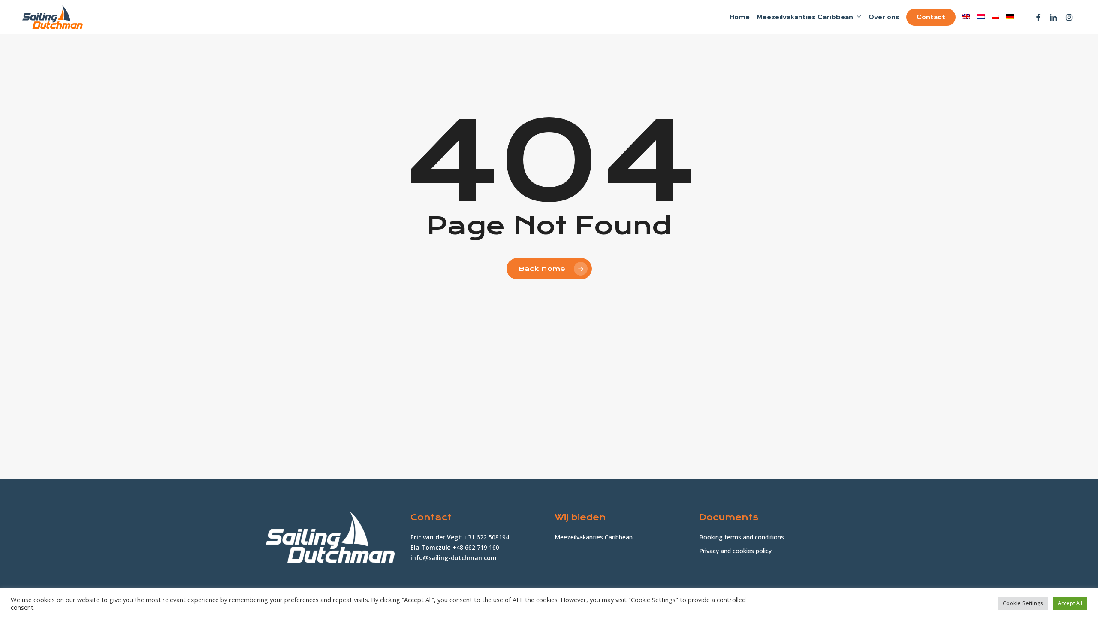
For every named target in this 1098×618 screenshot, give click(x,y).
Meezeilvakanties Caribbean (594, 537)
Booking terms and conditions (741, 537)
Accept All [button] (1070, 603)
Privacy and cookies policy (735, 551)
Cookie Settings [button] (1023, 603)
